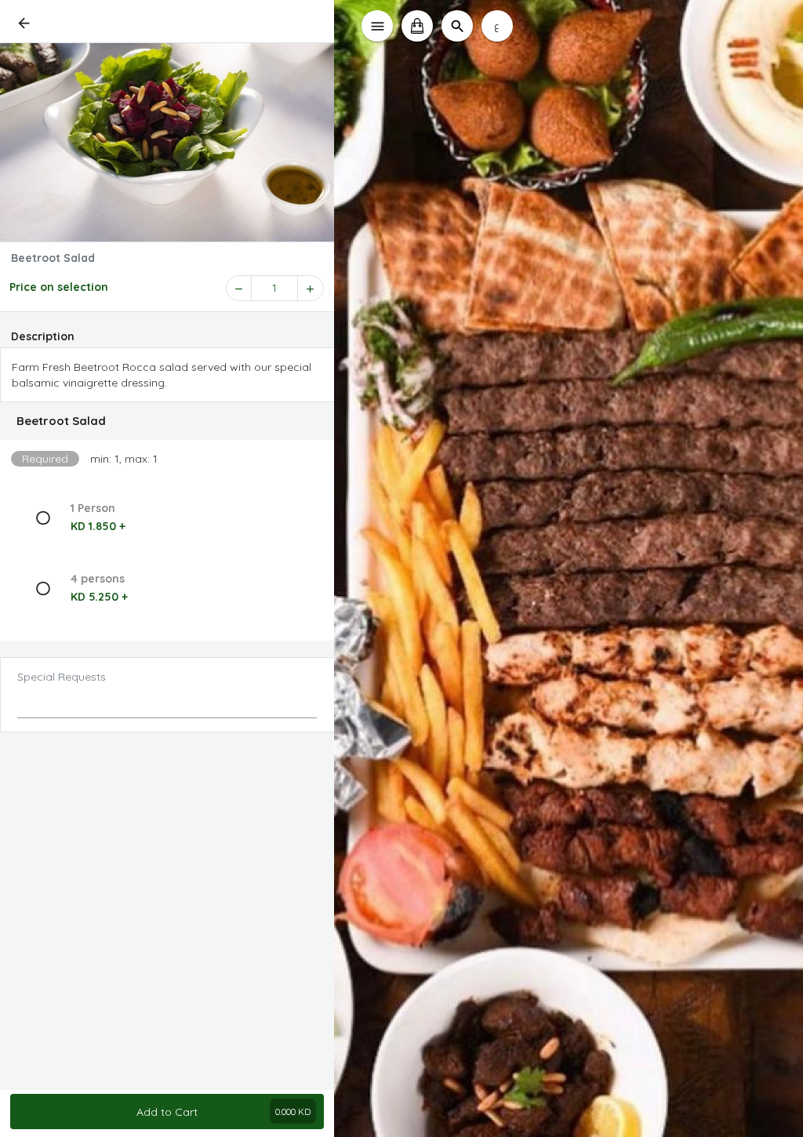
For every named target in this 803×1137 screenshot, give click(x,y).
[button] (167, 421)
